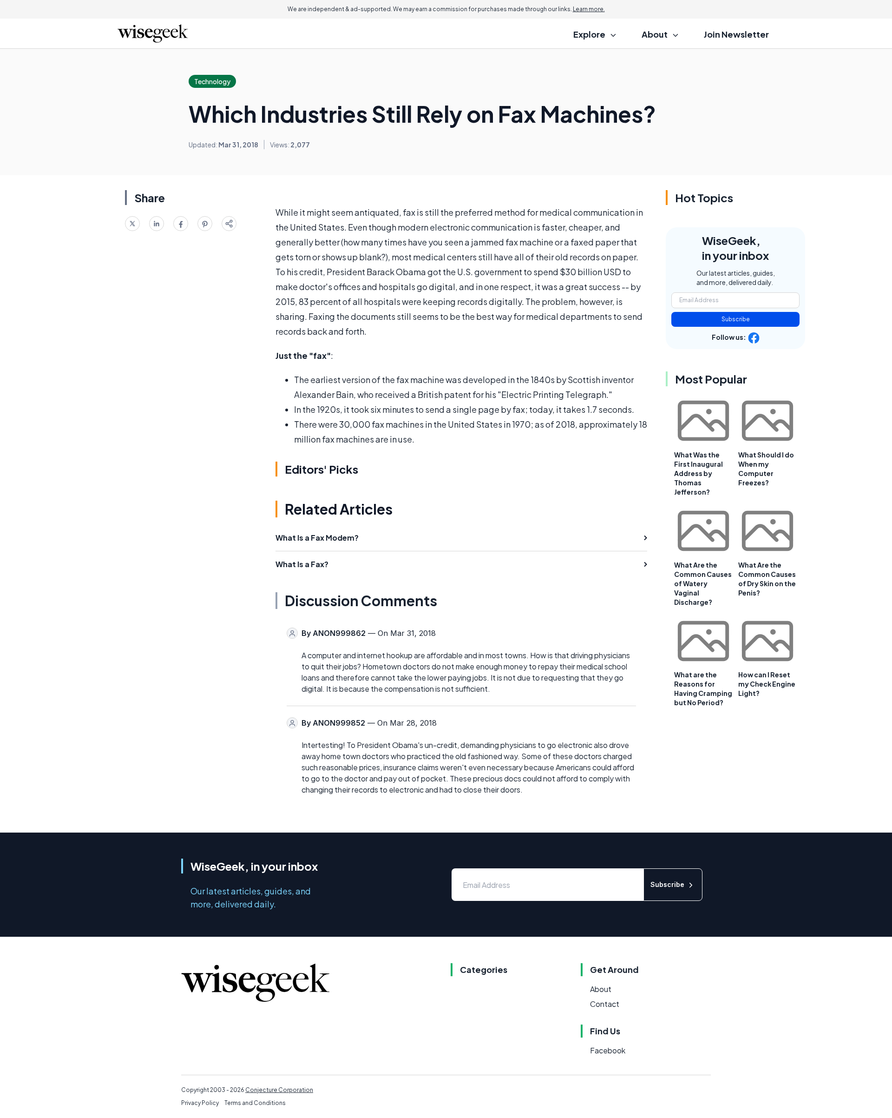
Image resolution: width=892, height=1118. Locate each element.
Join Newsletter (736, 34)
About (600, 989)
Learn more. (589, 9)
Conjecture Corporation (279, 1089)
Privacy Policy (200, 1102)
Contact (604, 1004)
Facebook (607, 1050)
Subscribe (735, 319)
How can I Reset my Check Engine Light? (766, 683)
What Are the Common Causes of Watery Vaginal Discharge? (703, 583)
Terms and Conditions (255, 1102)
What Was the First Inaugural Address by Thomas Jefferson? (698, 473)
